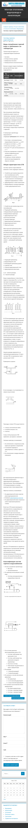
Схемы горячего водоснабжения (12, 696)
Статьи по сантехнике (10, 28)
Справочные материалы (11, 818)
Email (5, 743)
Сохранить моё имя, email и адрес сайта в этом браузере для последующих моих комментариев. (13, 758)
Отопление (8, 812)
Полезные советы (9, 814)
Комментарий (7, 715)
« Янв (4, 799)
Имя (5, 736)
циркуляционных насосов (16, 498)
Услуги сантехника (19, 27)
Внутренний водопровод (17, 698)
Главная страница (8, 27)
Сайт (4, 750)
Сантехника (8, 816)
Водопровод (20, 28)
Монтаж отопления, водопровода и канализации (14, 12)
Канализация (8, 810)
